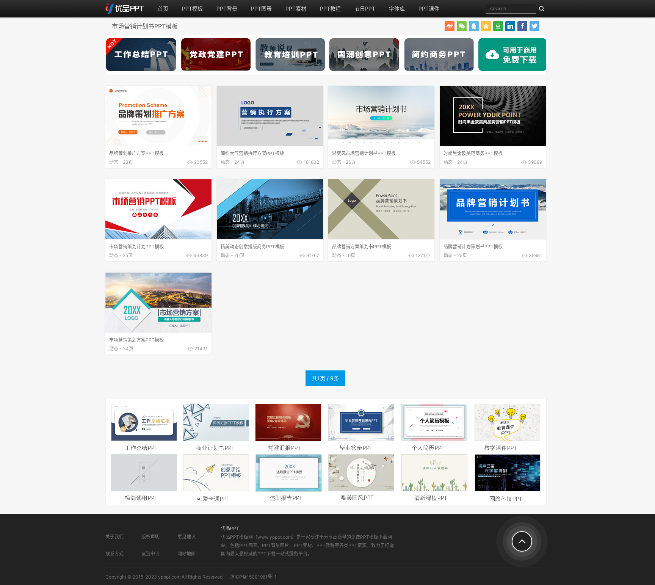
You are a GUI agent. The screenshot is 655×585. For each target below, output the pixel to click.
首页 (163, 8)
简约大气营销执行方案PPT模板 (252, 153)
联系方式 (114, 554)
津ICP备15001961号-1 (253, 577)
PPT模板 (192, 8)
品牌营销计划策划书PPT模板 (473, 246)
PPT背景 (226, 8)
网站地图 (186, 554)
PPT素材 (295, 8)
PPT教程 (330, 8)
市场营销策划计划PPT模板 (136, 246)
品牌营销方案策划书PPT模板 (361, 246)
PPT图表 (261, 8)
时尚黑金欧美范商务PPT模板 (473, 153)
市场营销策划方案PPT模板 (136, 340)
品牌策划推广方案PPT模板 (136, 153)
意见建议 (186, 537)
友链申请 (150, 554)
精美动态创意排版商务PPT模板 (252, 246)
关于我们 (114, 537)
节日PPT (364, 8)
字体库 (397, 8)
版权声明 (150, 537)
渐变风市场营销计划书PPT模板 (364, 153)
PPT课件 (428, 8)
